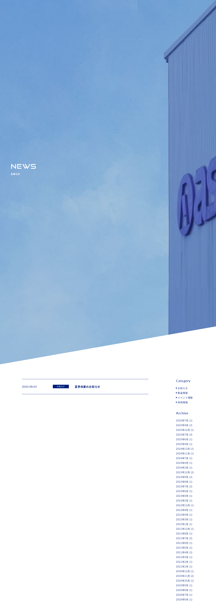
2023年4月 (182, 495)
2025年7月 (182, 434)
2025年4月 (182, 444)
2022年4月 (182, 514)
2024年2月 (182, 467)
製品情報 (183, 392)
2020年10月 (183, 580)
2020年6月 (182, 599)
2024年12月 (183, 448)
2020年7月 (182, 594)
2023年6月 (182, 491)
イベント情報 (185, 397)
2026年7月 (182, 420)
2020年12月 (183, 571)
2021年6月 (182, 543)
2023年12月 (183, 472)
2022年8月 (182, 510)
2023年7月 (182, 486)
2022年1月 (182, 524)
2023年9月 (182, 477)
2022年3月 (182, 519)
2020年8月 (182, 590)
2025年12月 (183, 429)
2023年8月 (182, 481)
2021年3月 (182, 557)
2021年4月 (182, 552)
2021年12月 (183, 528)
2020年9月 (182, 585)
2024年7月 (182, 458)
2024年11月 (183, 453)
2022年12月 (183, 505)
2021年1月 (182, 566)
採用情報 (183, 402)
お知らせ (183, 388)
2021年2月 (182, 561)
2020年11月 (183, 576)
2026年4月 (182, 425)
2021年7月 (182, 538)
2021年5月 (182, 547)
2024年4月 (182, 462)
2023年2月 (182, 500)
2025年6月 (182, 439)
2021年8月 (182, 533)
